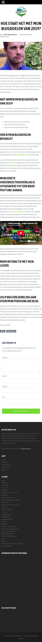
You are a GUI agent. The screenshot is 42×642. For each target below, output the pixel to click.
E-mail (5, 386)
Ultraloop (4, 507)
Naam (4, 376)
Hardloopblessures (8, 497)
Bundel (4, 460)
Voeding (4, 524)
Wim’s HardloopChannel (9, 536)
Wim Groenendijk (10, 34)
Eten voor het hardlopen (9, 526)
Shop (3, 538)
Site (3, 397)
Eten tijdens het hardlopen (10, 529)
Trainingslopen (6, 517)
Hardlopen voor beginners (10, 492)
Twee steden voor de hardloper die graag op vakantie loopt (20, 441)
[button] (3, 2)
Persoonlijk (4, 36)
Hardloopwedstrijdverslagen (11, 500)
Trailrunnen (5, 502)
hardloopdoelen (22, 155)
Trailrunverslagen (7, 509)
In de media (5, 488)
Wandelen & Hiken (7, 534)
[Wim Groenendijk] (21, 11)
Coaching (5, 483)
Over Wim (5, 485)
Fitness (4, 521)
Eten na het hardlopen (9, 531)
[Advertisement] (21, 580)
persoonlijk (11, 331)
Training (4, 512)
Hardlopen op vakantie (9, 443)
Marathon (5, 469)
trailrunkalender (26, 449)
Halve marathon (7, 467)
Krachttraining (6, 514)
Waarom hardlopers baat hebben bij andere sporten (18, 436)
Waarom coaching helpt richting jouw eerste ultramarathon (20, 433)
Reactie (5, 358)
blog (2, 331)
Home (3, 480)
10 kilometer (5, 464)
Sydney (21, 638)
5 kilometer (5, 462)
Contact (4, 541)
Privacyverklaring (7, 546)
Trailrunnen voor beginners (10, 505)
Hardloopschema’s (7, 519)
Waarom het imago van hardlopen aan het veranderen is (19, 438)
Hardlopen (5, 490)
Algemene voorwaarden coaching (12, 543)
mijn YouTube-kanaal (18, 212)
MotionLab (13, 163)
